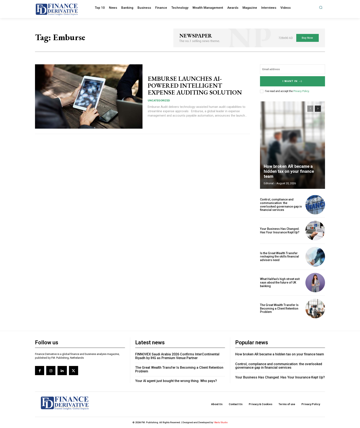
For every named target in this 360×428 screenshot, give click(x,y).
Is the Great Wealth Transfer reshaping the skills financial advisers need (279, 256)
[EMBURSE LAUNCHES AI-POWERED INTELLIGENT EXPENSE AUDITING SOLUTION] (88, 96)
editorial (269, 183)
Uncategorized (159, 100)
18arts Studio (221, 422)
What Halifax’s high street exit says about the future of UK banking (280, 282)
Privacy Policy (301, 91)
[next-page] (318, 109)
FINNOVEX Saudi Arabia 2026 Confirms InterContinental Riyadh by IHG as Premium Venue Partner (177, 356)
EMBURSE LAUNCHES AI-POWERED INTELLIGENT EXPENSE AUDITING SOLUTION (195, 85)
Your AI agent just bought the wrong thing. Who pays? (176, 381)
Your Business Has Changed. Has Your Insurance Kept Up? (280, 230)
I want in (290, 81)
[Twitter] (73, 370)
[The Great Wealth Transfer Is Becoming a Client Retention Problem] (315, 308)
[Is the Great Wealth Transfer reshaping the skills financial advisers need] (315, 256)
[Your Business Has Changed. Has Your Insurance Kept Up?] (315, 230)
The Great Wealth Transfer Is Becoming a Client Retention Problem (279, 308)
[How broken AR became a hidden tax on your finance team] (292, 145)
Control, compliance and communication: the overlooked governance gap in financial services (281, 205)
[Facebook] (39, 370)
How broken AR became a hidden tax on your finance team (289, 171)
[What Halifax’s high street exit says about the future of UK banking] (315, 282)
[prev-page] (310, 109)
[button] (320, 7)
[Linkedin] (62, 370)
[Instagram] (50, 370)
